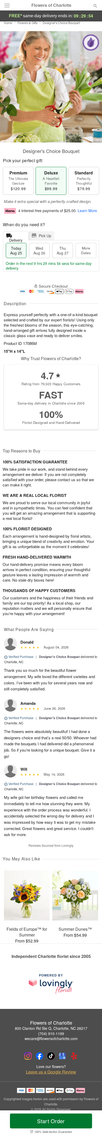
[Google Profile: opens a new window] (62, 1056)
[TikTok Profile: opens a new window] (51, 1056)
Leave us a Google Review (51, 1072)
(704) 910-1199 (51, 1033)
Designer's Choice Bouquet (59, 656)
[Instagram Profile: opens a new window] (28, 1056)
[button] (91, 1124)
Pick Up (45, 235)
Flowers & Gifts (28, 22)
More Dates (86, 250)
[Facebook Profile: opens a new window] (39, 1056)
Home (8, 22)
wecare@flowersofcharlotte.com (51, 1038)
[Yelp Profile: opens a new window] (74, 1056)
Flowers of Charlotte (51, 5)
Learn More (87, 210)
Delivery (15, 238)
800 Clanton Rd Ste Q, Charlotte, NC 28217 (51, 1028)
